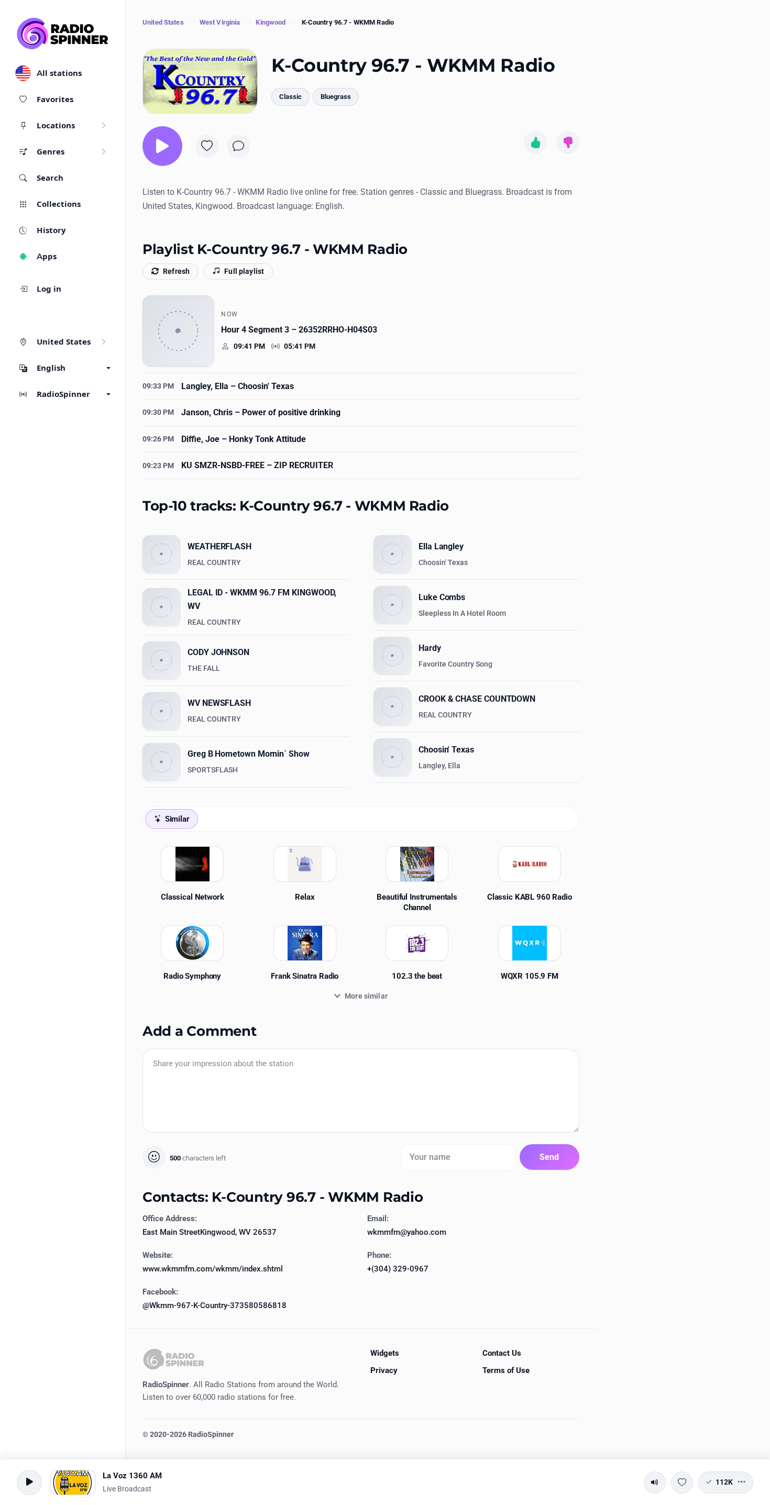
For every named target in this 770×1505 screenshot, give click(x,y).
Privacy (384, 1370)
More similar (366, 996)
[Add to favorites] (206, 146)
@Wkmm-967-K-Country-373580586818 (214, 1305)
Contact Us (501, 1353)
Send (549, 1157)
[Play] (162, 146)
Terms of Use (506, 1370)
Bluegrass (336, 97)
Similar (177, 819)
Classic (290, 97)
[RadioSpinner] (63, 33)
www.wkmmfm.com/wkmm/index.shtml (212, 1269)
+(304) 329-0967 (397, 1269)
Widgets (384, 1353)
